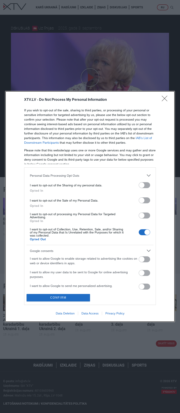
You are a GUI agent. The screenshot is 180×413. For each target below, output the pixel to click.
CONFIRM (58, 297)
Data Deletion (65, 313)
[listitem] (90, 175)
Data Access (90, 313)
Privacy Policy (114, 313)
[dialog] (90, 206)
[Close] (166, 100)
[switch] (144, 185)
